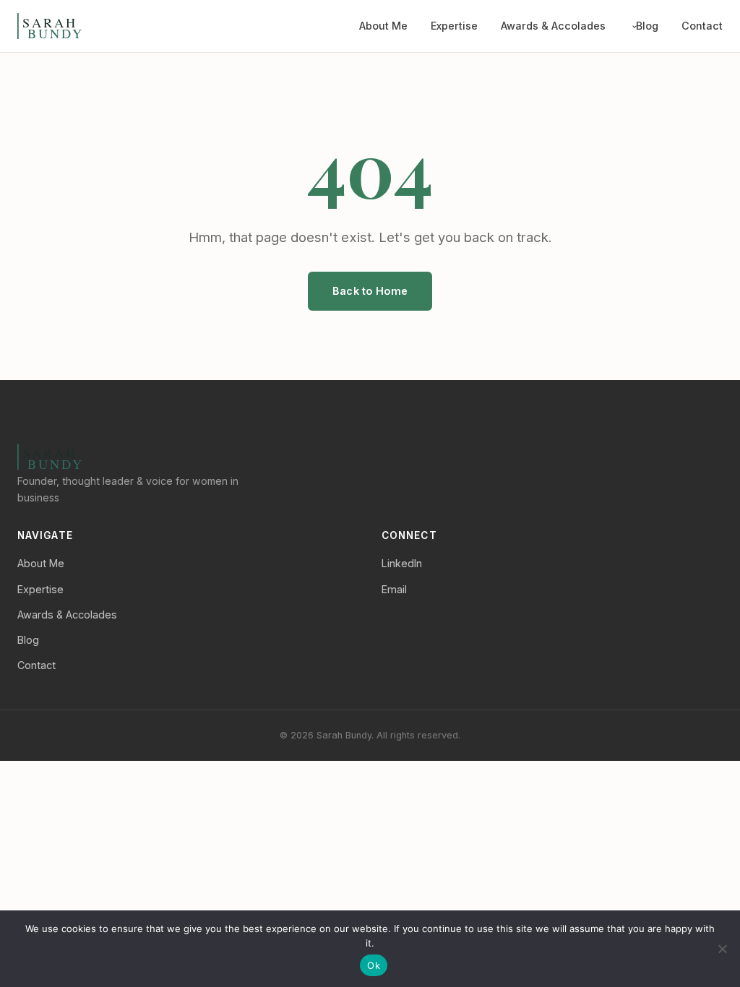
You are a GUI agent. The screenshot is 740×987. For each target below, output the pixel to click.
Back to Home (370, 291)
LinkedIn (402, 563)
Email (394, 589)
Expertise (454, 26)
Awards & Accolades (553, 26)
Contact (702, 26)
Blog (647, 26)
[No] (722, 948)
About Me (383, 26)
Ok (373, 965)
